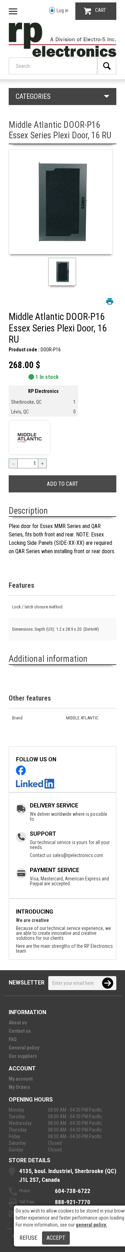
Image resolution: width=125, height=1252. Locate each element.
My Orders (19, 1087)
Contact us (20, 1031)
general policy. (91, 1225)
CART (100, 10)
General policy (24, 1047)
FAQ (13, 1039)
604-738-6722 (72, 1190)
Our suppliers (23, 1056)
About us (18, 1022)
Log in (62, 10)
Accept (56, 1238)
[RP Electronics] (62, 55)
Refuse (28, 1238)
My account (21, 1079)
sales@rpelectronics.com (77, 855)
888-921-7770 (72, 1202)
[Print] (109, 301)
